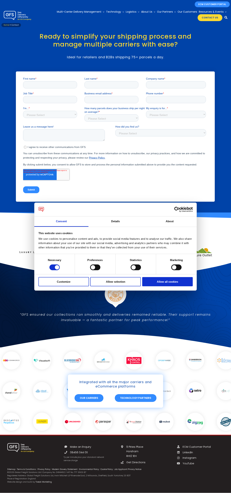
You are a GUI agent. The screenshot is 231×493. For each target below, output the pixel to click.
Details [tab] (115, 221)
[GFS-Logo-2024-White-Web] (17, 12)
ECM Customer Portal (197, 447)
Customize (63, 281)
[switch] (95, 267)
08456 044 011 (79, 452)
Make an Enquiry (80, 447)
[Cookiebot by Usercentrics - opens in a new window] (177, 209)
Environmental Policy (89, 469)
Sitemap (11, 469)
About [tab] (170, 221)
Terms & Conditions (26, 469)
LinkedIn (188, 452)
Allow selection (115, 281)
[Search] (226, 17)
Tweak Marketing (44, 481)
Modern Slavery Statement (64, 469)
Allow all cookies (167, 281)
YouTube (188, 463)
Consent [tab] (61, 221)
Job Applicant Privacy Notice (127, 469)
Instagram (189, 458)
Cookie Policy (107, 469)
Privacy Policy (44, 469)
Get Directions (135, 462)
